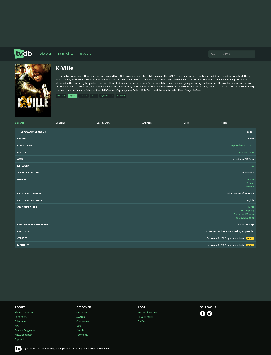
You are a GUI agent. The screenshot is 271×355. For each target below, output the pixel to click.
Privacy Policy (145, 316)
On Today (81, 312)
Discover (45, 53)
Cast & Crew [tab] (103, 122)
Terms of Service (147, 312)
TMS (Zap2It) (246, 210)
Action (250, 179)
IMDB (250, 206)
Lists (78, 325)
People (80, 330)
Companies (82, 321)
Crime (250, 182)
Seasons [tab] (60, 122)
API (17, 325)
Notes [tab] (224, 122)
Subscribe (20, 321)
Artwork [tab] (147, 122)
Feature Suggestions (26, 330)
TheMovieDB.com (244, 214)
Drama (250, 186)
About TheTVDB (24, 312)
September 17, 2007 (242, 145)
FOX (251, 165)
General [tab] (19, 122)
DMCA (141, 321)
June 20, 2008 (246, 152)
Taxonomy (82, 334)
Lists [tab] (186, 122)
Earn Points (65, 53)
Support (85, 53)
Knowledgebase (24, 334)
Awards (80, 316)
